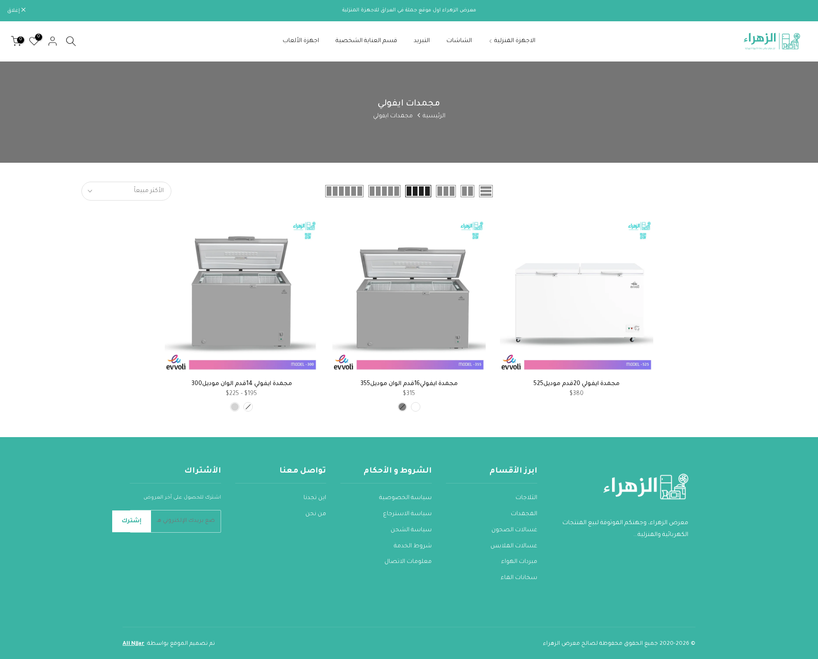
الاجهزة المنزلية (514, 41)
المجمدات (524, 514)
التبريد (422, 41)
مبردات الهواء (519, 562)
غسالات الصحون (514, 530)
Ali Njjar (133, 644)
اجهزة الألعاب (301, 41)
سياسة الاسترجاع (407, 514)
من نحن (315, 514)
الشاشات (459, 41)
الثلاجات (526, 498)
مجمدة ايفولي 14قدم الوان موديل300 (241, 384)
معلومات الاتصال (408, 562)
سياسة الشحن (411, 530)
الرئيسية (434, 116)
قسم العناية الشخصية (366, 41)
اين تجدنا (314, 498)
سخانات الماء (519, 578)
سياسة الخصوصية (405, 498)
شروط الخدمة (413, 546)
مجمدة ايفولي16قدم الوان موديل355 (409, 384)
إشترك (132, 521)
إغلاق (799, 11)
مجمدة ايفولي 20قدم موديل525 (576, 384)
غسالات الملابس (513, 546)
